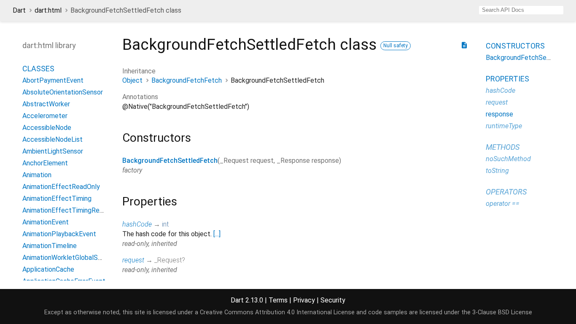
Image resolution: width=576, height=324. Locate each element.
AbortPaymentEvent (52, 80)
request (133, 260)
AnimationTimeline (49, 246)
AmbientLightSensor (52, 151)
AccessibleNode (46, 128)
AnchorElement (45, 163)
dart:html (48, 10)
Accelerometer (44, 116)
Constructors (515, 45)
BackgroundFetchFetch (186, 80)
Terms (278, 300)
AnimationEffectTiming (57, 198)
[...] (217, 234)
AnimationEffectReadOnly (61, 187)
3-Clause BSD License (502, 312)
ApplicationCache (48, 269)
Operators (506, 191)
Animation (36, 175)
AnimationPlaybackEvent (59, 234)
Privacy (304, 300)
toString (497, 171)
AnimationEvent (45, 222)
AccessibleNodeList (52, 139)
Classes (38, 68)
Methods (502, 147)
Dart (19, 10)
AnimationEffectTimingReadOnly (71, 210)
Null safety (395, 46)
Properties (507, 78)
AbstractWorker (46, 104)
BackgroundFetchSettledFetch (170, 161)
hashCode (137, 224)
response (499, 114)
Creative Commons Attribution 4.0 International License (277, 312)
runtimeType (504, 126)
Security (332, 300)
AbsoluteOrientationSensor (62, 92)
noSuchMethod (508, 159)
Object (132, 80)
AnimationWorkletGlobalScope (67, 258)
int (165, 224)
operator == (502, 204)
